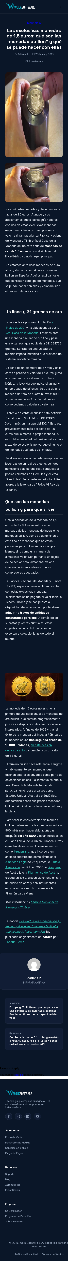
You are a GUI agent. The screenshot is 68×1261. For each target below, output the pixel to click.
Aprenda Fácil (12, 1184)
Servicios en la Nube (16, 1147)
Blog (7, 1179)
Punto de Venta (13, 1137)
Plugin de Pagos (14, 1153)
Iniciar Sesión (12, 1190)
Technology (34, 23)
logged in (18, 1074)
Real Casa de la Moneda (21, 333)
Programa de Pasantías (18, 1216)
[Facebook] (8, 1116)
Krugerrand (21, 851)
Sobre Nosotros (14, 1221)
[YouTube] (37, 1116)
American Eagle (16, 862)
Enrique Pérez (15, 942)
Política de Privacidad (26, 1254)
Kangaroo (54, 867)
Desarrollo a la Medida (17, 1142)
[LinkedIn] (27, 1116)
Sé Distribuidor (13, 1210)
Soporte (9, 1174)
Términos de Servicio (53, 1254)
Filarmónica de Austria (43, 872)
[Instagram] (18, 1116)
